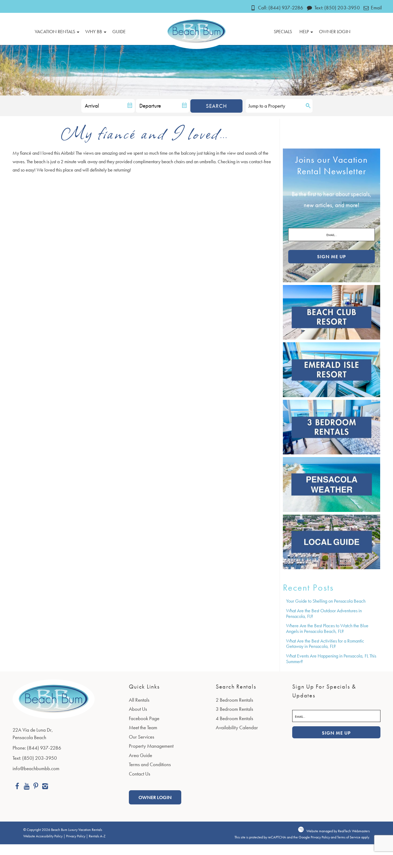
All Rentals (139, 700)
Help (304, 31)
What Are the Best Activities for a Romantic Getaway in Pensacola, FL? (325, 643)
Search (216, 105)
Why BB (93, 31)
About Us (138, 709)
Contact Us (139, 773)
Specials (283, 31)
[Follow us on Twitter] (36, 787)
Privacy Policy (75, 836)
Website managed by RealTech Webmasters (338, 831)
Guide (119, 31)
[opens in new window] (17, 787)
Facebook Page (144, 718)
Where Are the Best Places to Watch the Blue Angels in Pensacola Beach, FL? (327, 628)
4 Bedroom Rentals (234, 718)
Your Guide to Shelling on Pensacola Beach (325, 601)
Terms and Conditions (150, 764)
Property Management (151, 746)
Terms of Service (348, 837)
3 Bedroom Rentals (234, 709)
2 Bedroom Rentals (234, 700)
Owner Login (334, 31)
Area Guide (140, 755)
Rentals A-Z (97, 836)
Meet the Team (143, 727)
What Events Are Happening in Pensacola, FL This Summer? (331, 658)
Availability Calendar (237, 727)
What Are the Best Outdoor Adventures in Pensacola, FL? (324, 613)
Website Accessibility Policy (43, 836)
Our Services (141, 737)
